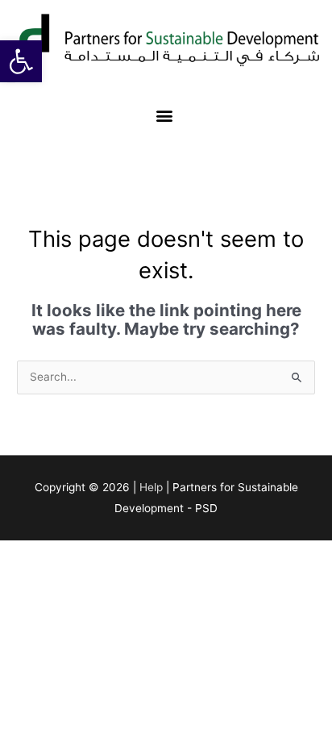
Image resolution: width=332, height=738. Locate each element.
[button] (164, 115)
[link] (21, 61)
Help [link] (151, 487)
